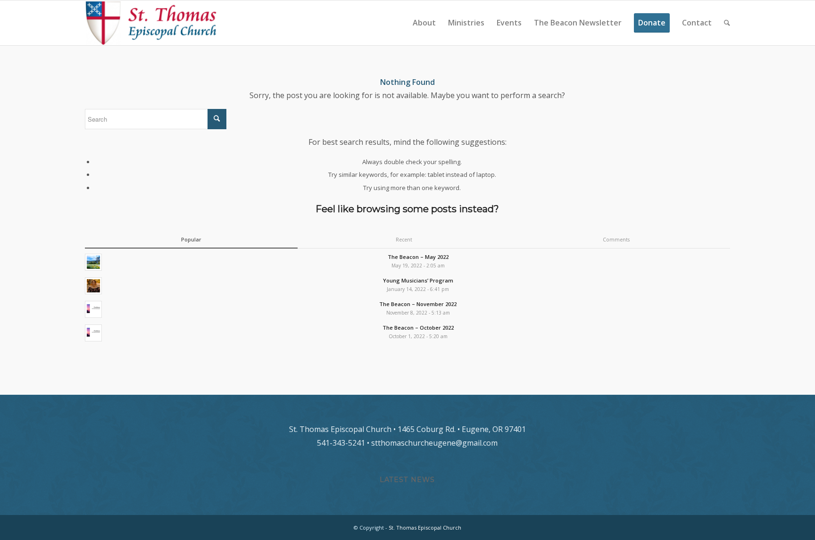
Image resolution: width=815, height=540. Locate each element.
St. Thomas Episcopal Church (425, 527)
